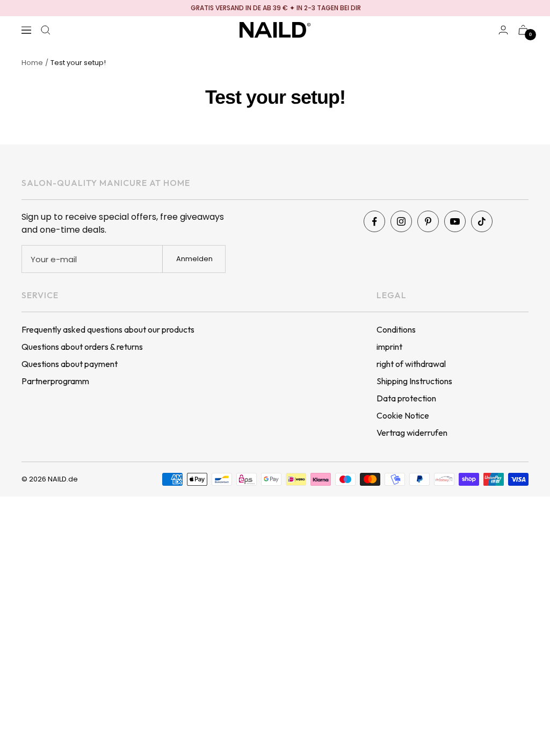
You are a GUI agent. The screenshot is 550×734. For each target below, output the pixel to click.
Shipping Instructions (414, 381)
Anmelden (194, 259)
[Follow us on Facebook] (374, 221)
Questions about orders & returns (82, 346)
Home (32, 62)
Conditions (396, 329)
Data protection (406, 398)
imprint (389, 346)
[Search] (45, 30)
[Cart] (523, 30)
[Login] (503, 29)
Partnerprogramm (55, 381)
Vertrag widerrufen (412, 432)
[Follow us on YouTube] (455, 221)
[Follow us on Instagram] (401, 221)
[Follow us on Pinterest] (428, 221)
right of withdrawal (411, 363)
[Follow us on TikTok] (482, 221)
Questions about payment (69, 363)
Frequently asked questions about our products (107, 329)
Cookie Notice (403, 415)
